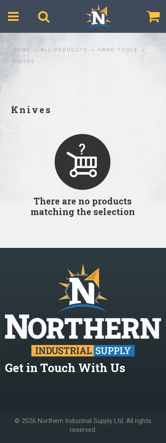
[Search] (43, 16)
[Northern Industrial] (98, 16)
